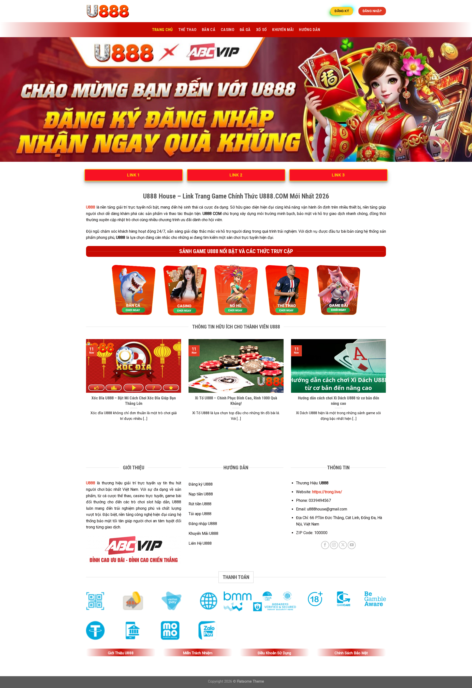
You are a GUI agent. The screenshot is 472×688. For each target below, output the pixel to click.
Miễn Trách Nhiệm (197, 653)
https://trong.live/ (327, 492)
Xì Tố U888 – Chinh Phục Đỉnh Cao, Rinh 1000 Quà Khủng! (236, 401)
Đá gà (245, 29)
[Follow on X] (343, 545)
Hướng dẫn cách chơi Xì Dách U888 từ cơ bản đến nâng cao (338, 401)
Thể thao (187, 29)
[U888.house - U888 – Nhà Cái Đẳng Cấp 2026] (110, 11)
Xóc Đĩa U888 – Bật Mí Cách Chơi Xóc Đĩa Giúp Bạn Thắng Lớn (133, 401)
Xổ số (261, 29)
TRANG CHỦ (162, 29)
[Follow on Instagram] (334, 545)
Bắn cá (208, 29)
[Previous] (85, 386)
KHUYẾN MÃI (283, 29)
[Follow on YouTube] (352, 545)
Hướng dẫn (309, 29)
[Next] (387, 386)
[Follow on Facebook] (325, 545)
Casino (227, 29)
